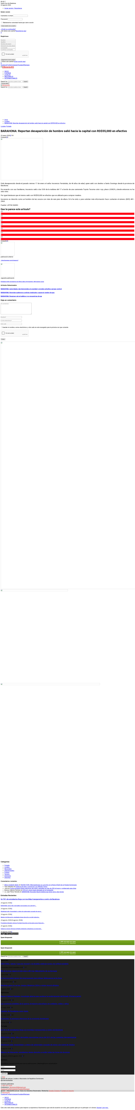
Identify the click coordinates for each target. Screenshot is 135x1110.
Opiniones (7, 876)
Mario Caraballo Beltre (11, 885)
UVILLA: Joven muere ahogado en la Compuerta (38, 890)
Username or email (7, 16)
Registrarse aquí (21, 31)
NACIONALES (8, 76)
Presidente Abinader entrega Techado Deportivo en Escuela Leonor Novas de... (23, 923)
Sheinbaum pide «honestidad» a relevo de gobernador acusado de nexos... (21, 911)
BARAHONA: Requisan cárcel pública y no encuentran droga (21, 296)
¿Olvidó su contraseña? (8, 29)
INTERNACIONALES (10, 78)
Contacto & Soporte (67, 1091)
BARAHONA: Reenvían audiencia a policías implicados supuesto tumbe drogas (28, 292)
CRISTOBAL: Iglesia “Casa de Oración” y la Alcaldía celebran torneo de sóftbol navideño (35, 964)
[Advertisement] (67, 102)
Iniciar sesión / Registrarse (13, 8)
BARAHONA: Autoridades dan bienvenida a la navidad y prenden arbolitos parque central (31, 289)
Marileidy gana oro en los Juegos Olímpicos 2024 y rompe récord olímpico (30, 985)
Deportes (7, 877)
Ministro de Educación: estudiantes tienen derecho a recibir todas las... (20, 917)
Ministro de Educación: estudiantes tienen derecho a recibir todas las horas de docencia (35, 1052)
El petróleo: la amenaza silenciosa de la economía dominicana (25, 1019)
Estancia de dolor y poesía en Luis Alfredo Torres (31, 887)
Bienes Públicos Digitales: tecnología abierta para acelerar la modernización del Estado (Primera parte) (41, 996)
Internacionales (9, 870)
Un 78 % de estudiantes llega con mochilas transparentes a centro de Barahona (30, 899)
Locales (3, 126)
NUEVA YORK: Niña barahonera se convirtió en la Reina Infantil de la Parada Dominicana (49, 885)
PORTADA (7, 73)
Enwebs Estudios (54, 1091)
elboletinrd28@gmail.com (17, 1087)
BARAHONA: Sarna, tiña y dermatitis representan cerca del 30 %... (18, 905)
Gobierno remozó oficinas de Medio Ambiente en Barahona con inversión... (21, 928)
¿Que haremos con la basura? (9, 260)
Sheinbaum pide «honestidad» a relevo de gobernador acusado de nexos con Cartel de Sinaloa (38, 1045)
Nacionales (8, 869)
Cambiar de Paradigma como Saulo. (15, 1011)
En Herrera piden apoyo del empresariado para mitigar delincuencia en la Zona (31, 978)
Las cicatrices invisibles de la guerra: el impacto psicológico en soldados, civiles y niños (35, 1004)
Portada (8, 126)
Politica (6, 872)
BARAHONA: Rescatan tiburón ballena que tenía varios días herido (43, 892)
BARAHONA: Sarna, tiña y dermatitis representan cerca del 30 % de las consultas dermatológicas (38, 1037)
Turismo (7, 874)
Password (4, 19)
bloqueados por (68, 942)
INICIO (6, 71)
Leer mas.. (105, 1108)
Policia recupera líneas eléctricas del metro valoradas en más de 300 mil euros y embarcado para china (43, 888)
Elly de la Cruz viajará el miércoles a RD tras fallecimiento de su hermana (29, 971)
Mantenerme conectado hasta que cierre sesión (18, 22)
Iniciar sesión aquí (19, 61)
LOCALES (7, 75)
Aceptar (99, 1108)
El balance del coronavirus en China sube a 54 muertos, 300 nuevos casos (22, 281)
